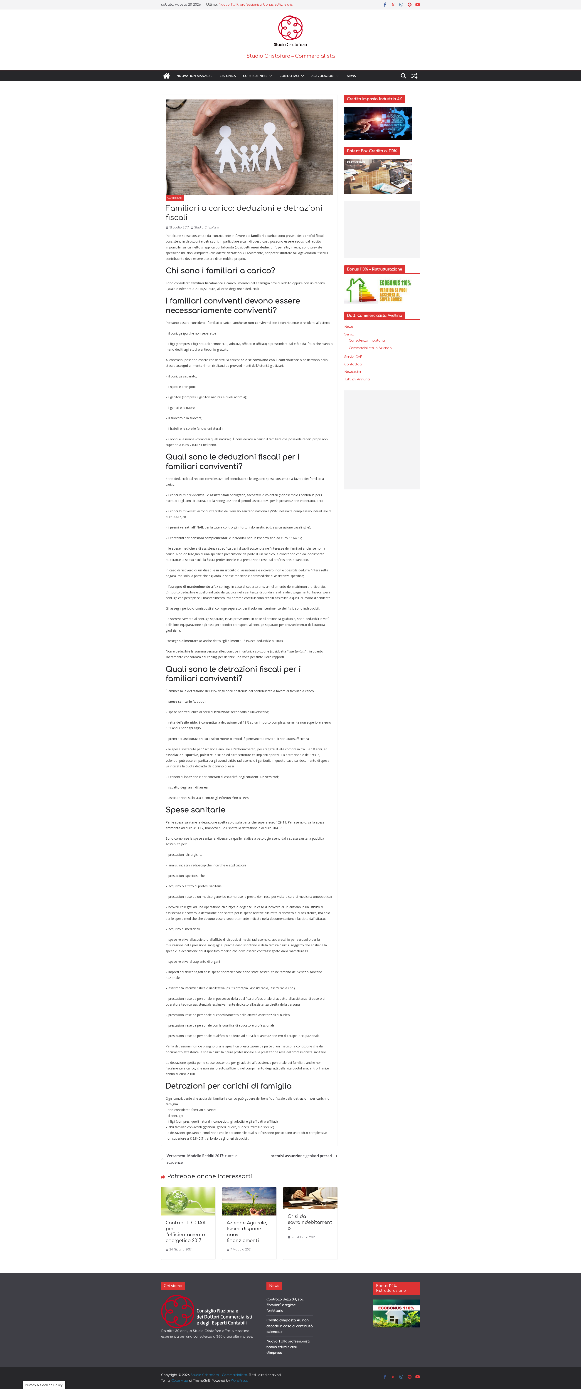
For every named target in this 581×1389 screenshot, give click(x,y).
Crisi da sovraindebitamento (310, 1222)
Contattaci (289, 76)
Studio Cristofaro (206, 227)
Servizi (349, 334)
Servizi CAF (353, 357)
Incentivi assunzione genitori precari (300, 1155)
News (351, 76)
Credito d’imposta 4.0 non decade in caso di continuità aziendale (289, 1326)
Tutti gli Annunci (357, 379)
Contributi (174, 198)
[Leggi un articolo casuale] (414, 75)
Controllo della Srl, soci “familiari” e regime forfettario (285, 1305)
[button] (269, 76)
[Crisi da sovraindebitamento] (310, 1190)
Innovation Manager (194, 76)
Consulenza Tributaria (367, 340)
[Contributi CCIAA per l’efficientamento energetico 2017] (188, 1190)
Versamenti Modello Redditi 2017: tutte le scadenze (202, 1159)
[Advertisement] (382, 229)
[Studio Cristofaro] (210, 1297)
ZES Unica (228, 76)
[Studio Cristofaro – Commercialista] (166, 75)
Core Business (255, 76)
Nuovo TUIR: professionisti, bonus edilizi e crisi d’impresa (288, 1347)
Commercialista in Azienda (370, 348)
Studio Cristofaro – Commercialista (290, 56)
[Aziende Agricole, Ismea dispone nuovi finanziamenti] (249, 1190)
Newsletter (353, 372)
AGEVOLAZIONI (323, 76)
